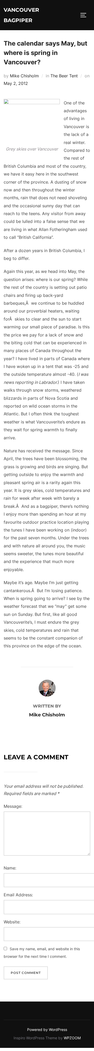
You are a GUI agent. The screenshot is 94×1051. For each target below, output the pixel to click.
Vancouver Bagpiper (21, 15)
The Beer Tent (64, 75)
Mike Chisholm (24, 75)
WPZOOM (72, 1038)
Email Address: (18, 894)
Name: (10, 868)
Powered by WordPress (47, 1029)
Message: (13, 806)
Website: (12, 921)
